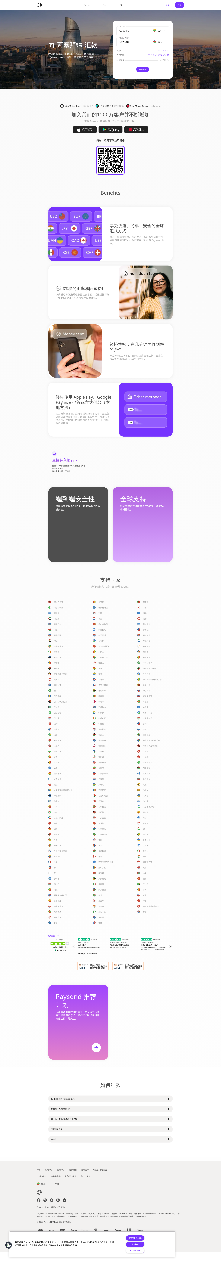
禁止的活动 (85, 1176)
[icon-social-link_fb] (39, 1200)
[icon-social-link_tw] (64, 1200)
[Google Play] (110, 129)
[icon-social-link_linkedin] (58, 1200)
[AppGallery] (136, 129)
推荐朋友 (73, 1169)
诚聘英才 (85, 1169)
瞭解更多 (52, 935)
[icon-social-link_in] (45, 1200)
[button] (9, 1245)
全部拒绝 (135, 1244)
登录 (167, 5)
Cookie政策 (42, 1176)
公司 (120, 5)
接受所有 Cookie (135, 1238)
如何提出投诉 (70, 1176)
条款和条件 (56, 1176)
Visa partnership (100, 1169)
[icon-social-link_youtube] (51, 1200)
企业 (104, 5)
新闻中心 (49, 1169)
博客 (39, 1169)
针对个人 (86, 5)
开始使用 (143, 69)
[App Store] (85, 129)
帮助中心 (61, 1169)
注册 (179, 5)
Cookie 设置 (135, 1250)
